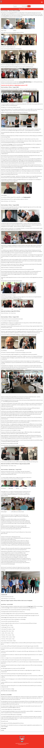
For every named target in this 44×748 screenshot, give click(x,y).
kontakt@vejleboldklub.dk (22, 744)
